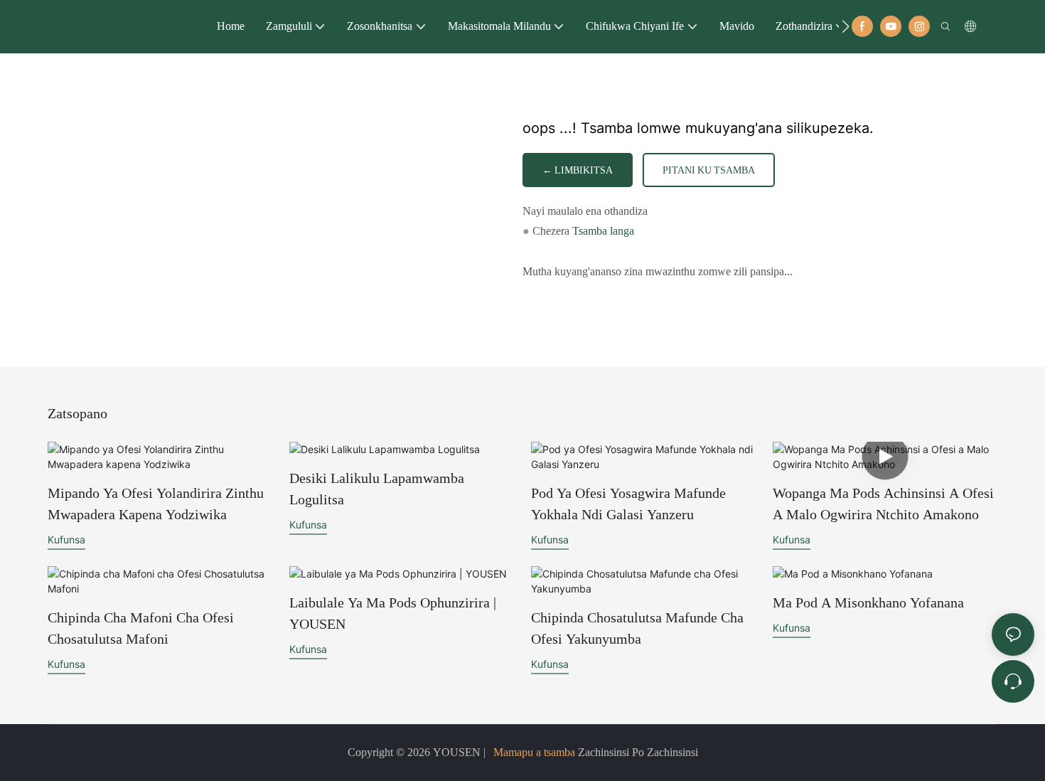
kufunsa (66, 539)
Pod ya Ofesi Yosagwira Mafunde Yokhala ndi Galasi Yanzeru (628, 503)
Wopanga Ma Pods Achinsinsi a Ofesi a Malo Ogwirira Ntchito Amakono (883, 503)
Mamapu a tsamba (534, 752)
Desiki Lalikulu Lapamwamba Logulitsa (376, 488)
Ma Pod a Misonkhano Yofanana (868, 602)
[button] (846, 26)
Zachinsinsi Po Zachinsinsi (636, 752)
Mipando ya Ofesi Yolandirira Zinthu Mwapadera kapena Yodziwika (156, 503)
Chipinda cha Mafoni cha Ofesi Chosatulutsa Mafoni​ (141, 628)
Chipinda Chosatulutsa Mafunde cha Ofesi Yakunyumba (637, 628)
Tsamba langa (603, 231)
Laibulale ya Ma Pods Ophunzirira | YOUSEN (392, 613)
